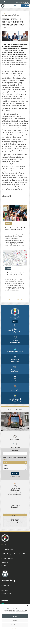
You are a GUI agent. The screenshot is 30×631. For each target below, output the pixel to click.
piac (10, 27)
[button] (27, 605)
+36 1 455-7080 (8, 549)
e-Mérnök (26, 5)
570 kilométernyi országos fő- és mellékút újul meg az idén (15, 274)
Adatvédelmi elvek (6, 593)
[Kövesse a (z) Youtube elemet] (4, 1)
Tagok (5, 462)
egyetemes (8, 223)
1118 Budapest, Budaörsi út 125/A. (14, 554)
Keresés (15, 473)
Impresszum (5, 588)
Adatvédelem (5, 562)
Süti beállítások (15, 625)
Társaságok (6, 465)
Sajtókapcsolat (6, 585)
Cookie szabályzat (14, 628)
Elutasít (15, 620)
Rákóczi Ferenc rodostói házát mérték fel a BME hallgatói (15, 228)
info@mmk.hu (6, 544)
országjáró (8, 268)
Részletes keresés (15, 476)
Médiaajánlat (5, 590)
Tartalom (6, 468)
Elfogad (15, 616)
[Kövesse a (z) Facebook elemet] (2, 1)
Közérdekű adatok (6, 565)
